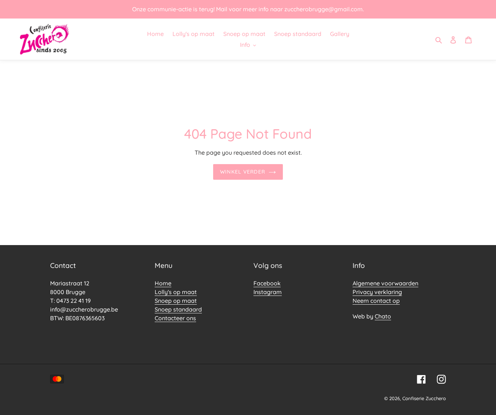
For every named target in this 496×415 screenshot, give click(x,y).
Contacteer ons (175, 318)
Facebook (267, 283)
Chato (383, 316)
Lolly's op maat (176, 292)
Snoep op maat (176, 300)
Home (163, 283)
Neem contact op (376, 300)
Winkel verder (242, 171)
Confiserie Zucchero (424, 398)
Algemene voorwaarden (385, 283)
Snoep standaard (178, 309)
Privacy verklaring (377, 292)
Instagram (267, 292)
